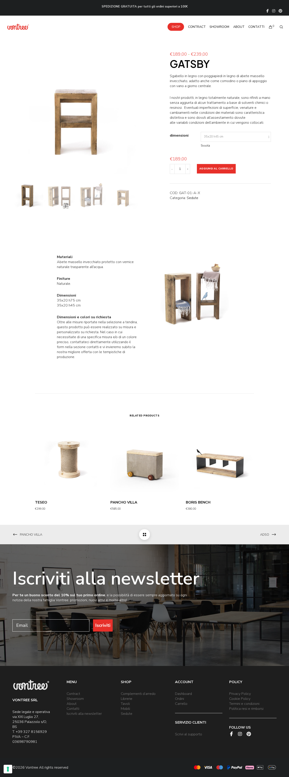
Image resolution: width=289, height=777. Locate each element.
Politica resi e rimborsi (246, 708)
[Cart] (268, 27)
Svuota (205, 146)
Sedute (192, 197)
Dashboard (183, 693)
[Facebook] (267, 11)
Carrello (181, 703)
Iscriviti (102, 625)
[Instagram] (273, 11)
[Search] (279, 27)
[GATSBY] (144, 534)
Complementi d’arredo (138, 693)
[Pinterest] (280, 11)
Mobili (125, 708)
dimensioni (179, 135)
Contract (73, 693)
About (72, 703)
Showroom (75, 698)
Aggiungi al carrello (216, 168)
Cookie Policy (239, 698)
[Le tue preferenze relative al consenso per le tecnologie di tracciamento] (8, 769)
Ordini (179, 698)
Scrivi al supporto (188, 734)
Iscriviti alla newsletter (84, 713)
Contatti (73, 708)
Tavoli (125, 703)
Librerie (126, 698)
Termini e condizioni (244, 703)
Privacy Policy (240, 693)
